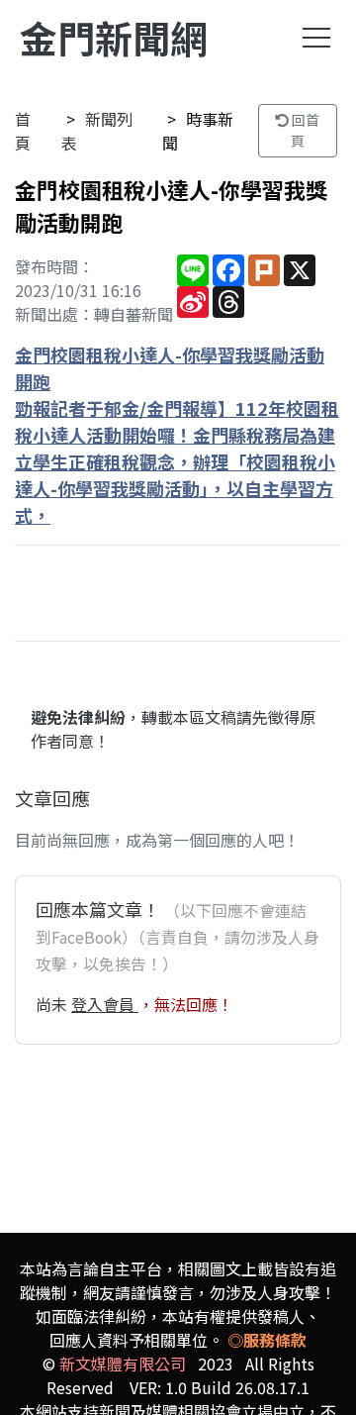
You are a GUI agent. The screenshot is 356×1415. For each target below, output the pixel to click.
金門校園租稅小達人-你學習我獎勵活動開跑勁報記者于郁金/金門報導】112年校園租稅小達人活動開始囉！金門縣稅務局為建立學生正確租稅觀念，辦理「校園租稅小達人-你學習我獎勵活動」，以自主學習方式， (177, 435)
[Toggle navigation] (316, 37)
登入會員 (104, 1004)
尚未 (53, 1004)
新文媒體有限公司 (122, 1363)
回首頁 (304, 130)
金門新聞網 (114, 37)
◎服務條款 (267, 1340)
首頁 (23, 130)
